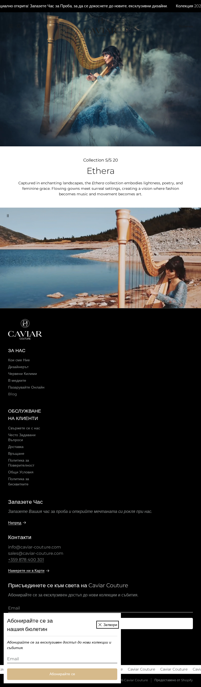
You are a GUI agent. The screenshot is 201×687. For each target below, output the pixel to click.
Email (13, 658)
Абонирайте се (62, 674)
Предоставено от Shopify (173, 680)
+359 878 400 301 (26, 559)
